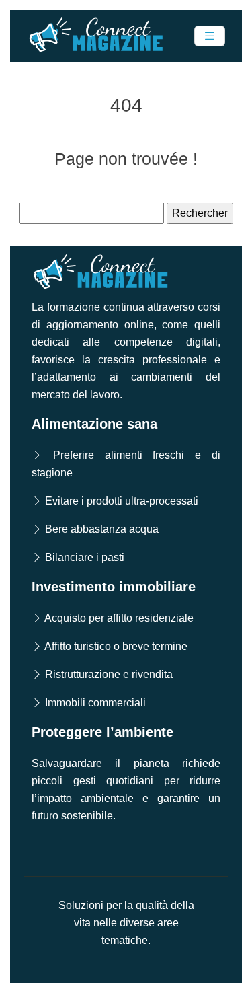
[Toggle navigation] (209, 36)
